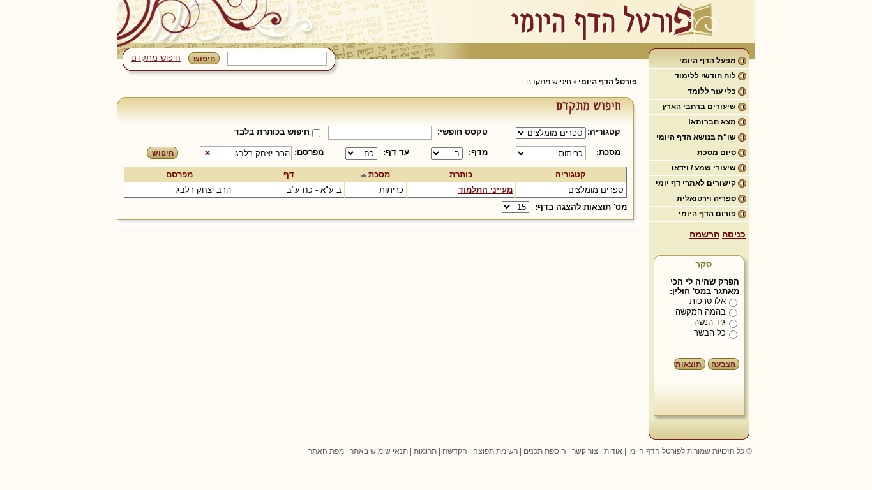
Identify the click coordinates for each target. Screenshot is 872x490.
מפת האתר (326, 451)
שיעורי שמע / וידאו (704, 167)
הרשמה (704, 234)
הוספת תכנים (544, 451)
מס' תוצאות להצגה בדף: (581, 207)
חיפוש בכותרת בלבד (272, 132)
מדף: (478, 152)
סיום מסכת (716, 152)
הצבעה (723, 364)
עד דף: (396, 152)
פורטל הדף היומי (607, 81)
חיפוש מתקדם (156, 58)
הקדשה (454, 451)
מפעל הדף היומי (707, 60)
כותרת (460, 174)
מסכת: (608, 152)
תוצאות (688, 364)
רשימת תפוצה (495, 451)
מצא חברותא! (712, 121)
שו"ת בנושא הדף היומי (696, 137)
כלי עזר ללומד (712, 91)
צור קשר (585, 451)
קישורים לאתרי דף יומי (696, 183)
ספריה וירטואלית (706, 198)
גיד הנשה (710, 322)
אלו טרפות (707, 301)
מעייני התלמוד (485, 190)
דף (288, 174)
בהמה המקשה (700, 311)
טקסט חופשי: (462, 132)
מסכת (379, 174)
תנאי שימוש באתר (379, 451)
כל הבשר (710, 333)
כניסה (734, 234)
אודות (613, 451)
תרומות (425, 451)
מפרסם (179, 174)
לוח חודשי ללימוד (705, 75)
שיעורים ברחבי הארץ (699, 106)
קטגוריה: (606, 132)
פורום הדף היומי (707, 213)
